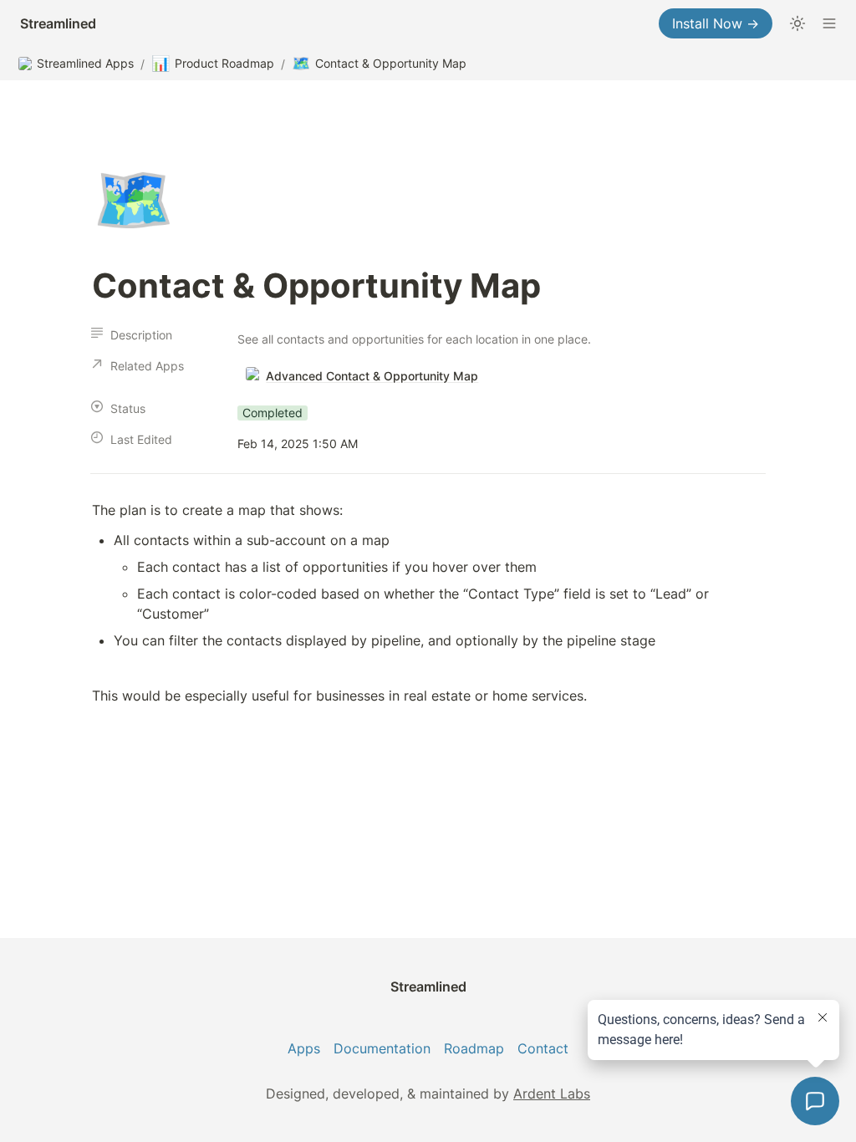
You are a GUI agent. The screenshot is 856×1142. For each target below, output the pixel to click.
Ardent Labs (551, 1093)
